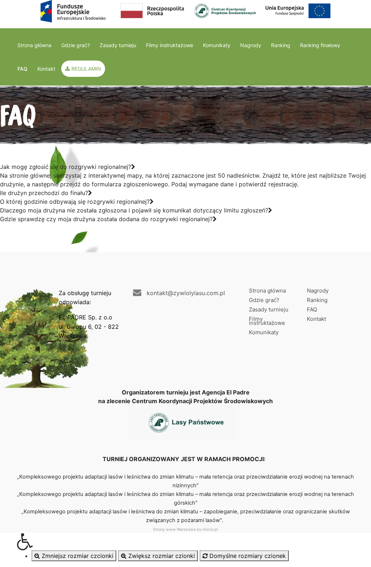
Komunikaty (216, 45)
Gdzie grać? (75, 45)
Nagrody (250, 45)
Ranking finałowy (320, 45)
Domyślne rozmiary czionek (247, 555)
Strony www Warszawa (174, 529)
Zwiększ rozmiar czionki (160, 555)
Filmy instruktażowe (169, 45)
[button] (185, 541)
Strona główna (34, 45)
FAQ (22, 69)
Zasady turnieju (118, 45)
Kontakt (46, 69)
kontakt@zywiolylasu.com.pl (186, 293)
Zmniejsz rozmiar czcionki (76, 555)
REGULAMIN (85, 69)
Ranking (280, 45)
